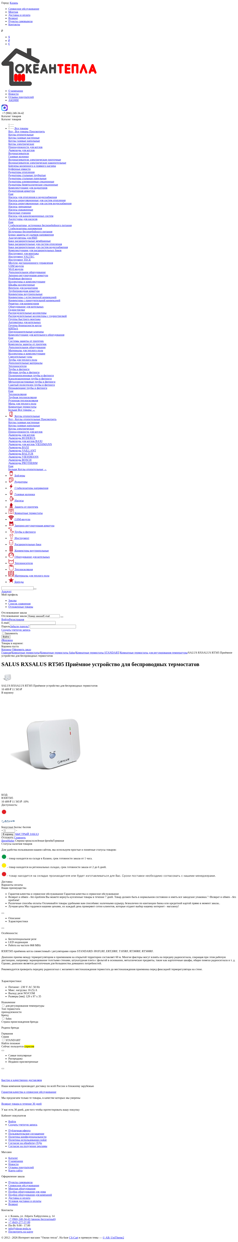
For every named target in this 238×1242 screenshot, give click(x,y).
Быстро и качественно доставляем (21, 1080)
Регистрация (16, 619)
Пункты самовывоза (20, 21)
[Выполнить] (61, 616)
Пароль (5, 626)
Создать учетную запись (15, 629)
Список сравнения (19, 603)
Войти (5, 619)
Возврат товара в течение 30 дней (21, 1103)
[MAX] (4, 109)
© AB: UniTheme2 (113, 1237)
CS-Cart (73, 1237)
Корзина (6, 649)
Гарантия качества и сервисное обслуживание (28, 1091)
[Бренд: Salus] (8, 823)
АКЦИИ (13, 100)
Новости (13, 93)
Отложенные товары (20, 606)
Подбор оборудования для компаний (30, 1194)
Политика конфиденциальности (27, 1136)
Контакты (14, 24)
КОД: (4, 794)
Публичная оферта (19, 1130)
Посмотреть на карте (20, 1231)
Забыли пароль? (19, 626)
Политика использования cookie (27, 1139)
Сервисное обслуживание (23, 8)
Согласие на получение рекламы (27, 1146)
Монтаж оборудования (21, 1188)
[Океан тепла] (49, 84)
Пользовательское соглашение (26, 1133)
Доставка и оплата (19, 15)
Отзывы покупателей (21, 97)
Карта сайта (15, 1170)
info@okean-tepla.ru (19, 1228)
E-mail (5, 622)
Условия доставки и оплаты (24, 1201)
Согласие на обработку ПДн (25, 1143)
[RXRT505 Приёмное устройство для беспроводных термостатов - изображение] (51, 792)
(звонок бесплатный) (32, 1219)
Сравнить (20, 837)
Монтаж (13, 11)
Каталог (13, 1158)
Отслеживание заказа (14, 615)
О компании (15, 90)
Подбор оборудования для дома (27, 1191)
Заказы (12, 600)
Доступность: (9, 804)
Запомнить (11, 633)
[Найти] (35, 588)
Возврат (13, 18)
